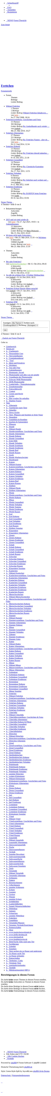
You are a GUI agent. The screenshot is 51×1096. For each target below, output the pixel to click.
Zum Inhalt (5, 25)
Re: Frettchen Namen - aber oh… (36, 140)
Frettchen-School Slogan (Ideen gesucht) (22, 288)
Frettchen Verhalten (13, 173)
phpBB (14, 1063)
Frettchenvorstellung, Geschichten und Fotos (23, 120)
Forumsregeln (6, 91)
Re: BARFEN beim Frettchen (34, 193)
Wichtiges (42, 237)
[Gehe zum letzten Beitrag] (40, 231)
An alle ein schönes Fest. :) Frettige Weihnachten (25, 275)
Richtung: (23, 325)
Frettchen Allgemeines (14, 133)
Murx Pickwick (32, 231)
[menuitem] (8, 7)
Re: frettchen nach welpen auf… (35, 180)
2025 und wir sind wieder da (17, 220)
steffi (28, 311)
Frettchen (7, 85)
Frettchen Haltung (13, 146)
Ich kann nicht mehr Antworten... (19, 235)
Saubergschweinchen (17, 264)
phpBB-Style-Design (41, 1071)
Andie (16, 196)
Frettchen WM (11, 302)
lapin (16, 115)
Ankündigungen (12, 224)
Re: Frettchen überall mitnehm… (36, 153)
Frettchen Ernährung (14, 187)
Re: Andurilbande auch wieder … (36, 126)
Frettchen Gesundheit (14, 160)
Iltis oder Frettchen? (13, 262)
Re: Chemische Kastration (33, 167)
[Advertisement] (25, 55)
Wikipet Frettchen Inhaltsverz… (35, 113)
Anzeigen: (7, 323)
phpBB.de (28, 1067)
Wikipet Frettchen (13, 106)
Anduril (17, 128)
